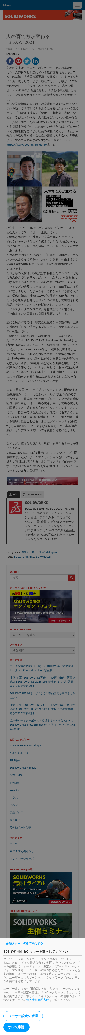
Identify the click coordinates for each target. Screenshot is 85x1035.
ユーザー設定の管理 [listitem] (23, 1016)
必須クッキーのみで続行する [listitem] (24, 943)
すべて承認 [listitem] (16, 1027)
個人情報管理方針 (37, 1000)
